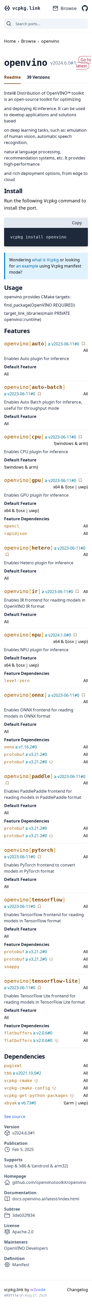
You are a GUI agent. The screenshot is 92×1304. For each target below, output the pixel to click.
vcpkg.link (26, 8)
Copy (77, 223)
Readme (12, 77)
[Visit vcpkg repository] (85, 8)
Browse (69, 8)
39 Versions (38, 77)
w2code (37, 1289)
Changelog (77, 1289)
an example (27, 266)
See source (14, 1116)
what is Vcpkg (45, 260)
